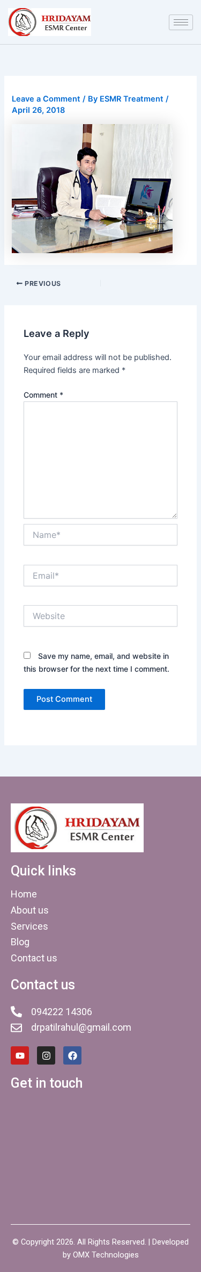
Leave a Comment (46, 99)
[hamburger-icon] (181, 22)
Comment (43, 394)
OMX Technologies (106, 1255)
